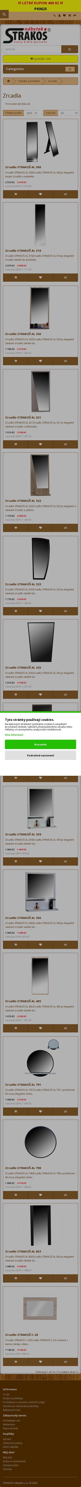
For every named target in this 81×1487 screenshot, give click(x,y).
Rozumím (40, 744)
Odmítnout (40, 766)
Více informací (14, 734)
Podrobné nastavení (40, 755)
